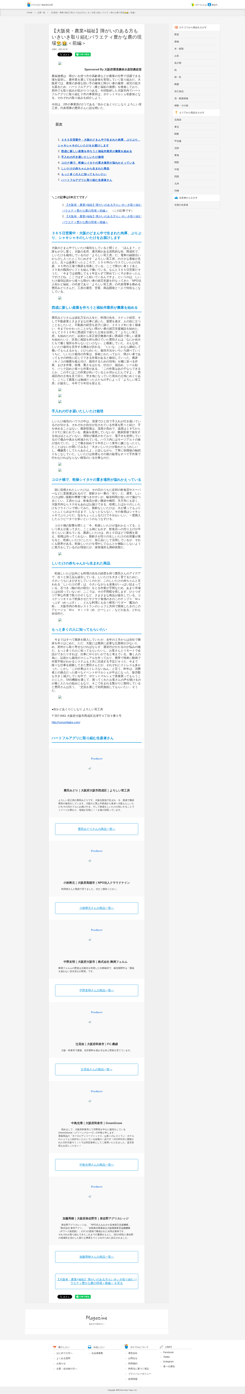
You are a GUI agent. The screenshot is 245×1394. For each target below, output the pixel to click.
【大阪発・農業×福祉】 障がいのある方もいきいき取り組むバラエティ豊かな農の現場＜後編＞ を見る (97, 1281)
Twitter (166, 1357)
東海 (176, 155)
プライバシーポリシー (139, 1374)
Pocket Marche (40, 4)
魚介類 (177, 63)
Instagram (168, 1361)
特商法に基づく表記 (138, 1368)
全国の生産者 (181, 205)
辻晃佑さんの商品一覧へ (96, 1069)
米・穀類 (179, 48)
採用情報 (132, 1379)
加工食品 (179, 91)
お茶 (176, 55)
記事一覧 (41, 13)
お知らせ (61, 1363)
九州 (176, 183)
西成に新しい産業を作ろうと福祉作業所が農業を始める (96, 151)
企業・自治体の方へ (66, 1368)
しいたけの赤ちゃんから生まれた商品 (85, 168)
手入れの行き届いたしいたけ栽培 (82, 156)
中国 (176, 169)
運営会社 (132, 1353)
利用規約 (132, 1363)
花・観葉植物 (181, 98)
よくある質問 (63, 1358)
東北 (176, 126)
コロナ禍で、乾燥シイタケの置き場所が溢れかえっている (98, 162)
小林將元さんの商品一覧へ (96, 908)
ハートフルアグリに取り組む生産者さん (86, 179)
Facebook (168, 1352)
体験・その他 (181, 105)
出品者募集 (97, 1353)
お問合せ (132, 1358)
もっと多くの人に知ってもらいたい (84, 174)
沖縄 (176, 190)
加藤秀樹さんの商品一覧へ (96, 1256)
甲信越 (177, 141)
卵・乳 (177, 77)
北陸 (176, 148)
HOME (30, 13)
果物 (176, 41)
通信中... (215, 5)
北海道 (177, 119)
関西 (176, 162)
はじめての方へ (64, 1353)
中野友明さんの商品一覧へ (96, 990)
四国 (176, 176)
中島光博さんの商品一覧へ (96, 1164)
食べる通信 (169, 1366)
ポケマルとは (201, 5)
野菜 (176, 34)
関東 (176, 134)
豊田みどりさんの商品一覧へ (96, 829)
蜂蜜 (176, 84)
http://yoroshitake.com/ (66, 722)
